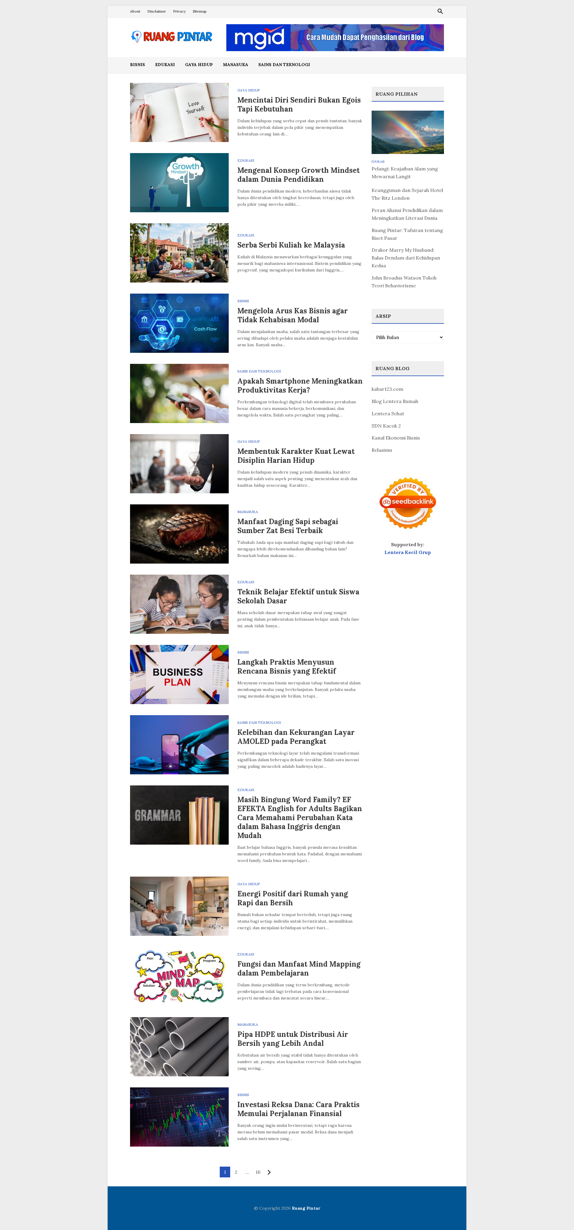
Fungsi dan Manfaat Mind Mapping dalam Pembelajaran (299, 968)
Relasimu (382, 450)
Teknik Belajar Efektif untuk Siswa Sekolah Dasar (298, 596)
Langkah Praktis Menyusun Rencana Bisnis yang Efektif (286, 666)
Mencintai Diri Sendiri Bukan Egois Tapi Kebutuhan (299, 104)
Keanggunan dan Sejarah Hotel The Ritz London (407, 194)
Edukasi (165, 64)
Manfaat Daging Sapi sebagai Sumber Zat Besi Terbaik (287, 526)
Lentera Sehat (388, 413)
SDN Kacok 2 (386, 426)
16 (258, 1172)
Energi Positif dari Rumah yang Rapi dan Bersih (292, 898)
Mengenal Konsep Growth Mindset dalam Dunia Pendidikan (298, 175)
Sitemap (200, 11)
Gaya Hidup (199, 64)
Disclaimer (156, 11)
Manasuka (235, 64)
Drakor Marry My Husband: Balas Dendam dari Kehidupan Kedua (406, 257)
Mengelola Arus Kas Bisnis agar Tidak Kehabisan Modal (292, 315)
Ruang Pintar (306, 1208)
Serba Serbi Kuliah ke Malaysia (291, 245)
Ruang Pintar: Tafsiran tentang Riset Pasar (407, 234)
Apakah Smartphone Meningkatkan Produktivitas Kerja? (300, 385)
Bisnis (137, 64)
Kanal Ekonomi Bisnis (396, 438)
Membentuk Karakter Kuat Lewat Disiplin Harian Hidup (296, 456)
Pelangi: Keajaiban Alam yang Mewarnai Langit (405, 172)
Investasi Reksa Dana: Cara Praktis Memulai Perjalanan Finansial (298, 1109)
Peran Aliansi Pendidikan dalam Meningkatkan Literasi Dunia (407, 214)
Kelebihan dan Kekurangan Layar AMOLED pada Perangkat (296, 737)
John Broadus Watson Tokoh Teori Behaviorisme (404, 282)
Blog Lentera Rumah (395, 401)
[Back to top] (557, 1213)
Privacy (179, 11)
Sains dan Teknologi (284, 64)
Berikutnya (269, 1172)
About (135, 11)
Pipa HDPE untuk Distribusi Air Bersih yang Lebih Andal (292, 1039)
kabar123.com (387, 389)
